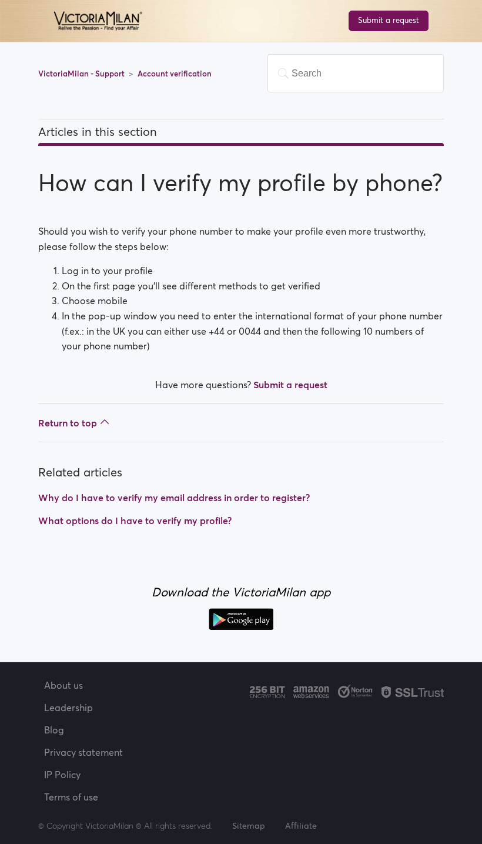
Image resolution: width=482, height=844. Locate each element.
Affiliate (301, 825)
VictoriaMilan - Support (82, 74)
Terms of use (71, 797)
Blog (54, 730)
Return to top (67, 423)
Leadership (68, 707)
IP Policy (62, 774)
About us (63, 685)
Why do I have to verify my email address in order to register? (174, 497)
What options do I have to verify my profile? (135, 520)
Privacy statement (83, 752)
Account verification (175, 74)
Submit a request (388, 20)
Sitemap (248, 825)
